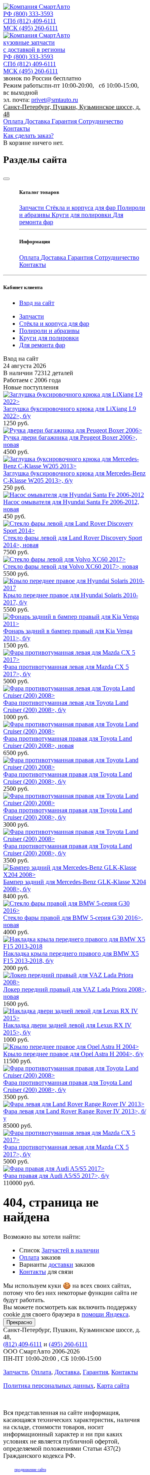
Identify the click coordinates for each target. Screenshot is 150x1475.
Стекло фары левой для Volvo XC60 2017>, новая (70, 566)
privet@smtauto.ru (54, 99)
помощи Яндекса (105, 1314)
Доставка (38, 121)
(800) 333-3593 (28, 13)
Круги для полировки (82, 214)
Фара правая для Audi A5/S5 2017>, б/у (56, 1175)
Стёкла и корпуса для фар (81, 207)
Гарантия (65, 121)
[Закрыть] (6, 179)
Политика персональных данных (48, 1385)
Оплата (14, 121)
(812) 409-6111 (29, 21)
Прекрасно (19, 1322)
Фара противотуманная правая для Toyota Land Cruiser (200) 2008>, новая (67, 742)
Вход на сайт (36, 302)
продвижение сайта (30, 1469)
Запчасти (32, 207)
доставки (60, 1264)
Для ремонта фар (42, 345)
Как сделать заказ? (28, 135)
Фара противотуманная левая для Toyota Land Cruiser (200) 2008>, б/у (65, 706)
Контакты (16, 128)
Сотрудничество (100, 121)
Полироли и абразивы (49, 330)
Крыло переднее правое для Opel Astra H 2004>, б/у (73, 1053)
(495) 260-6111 (30, 28)
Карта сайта (113, 1385)
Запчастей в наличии (70, 1250)
